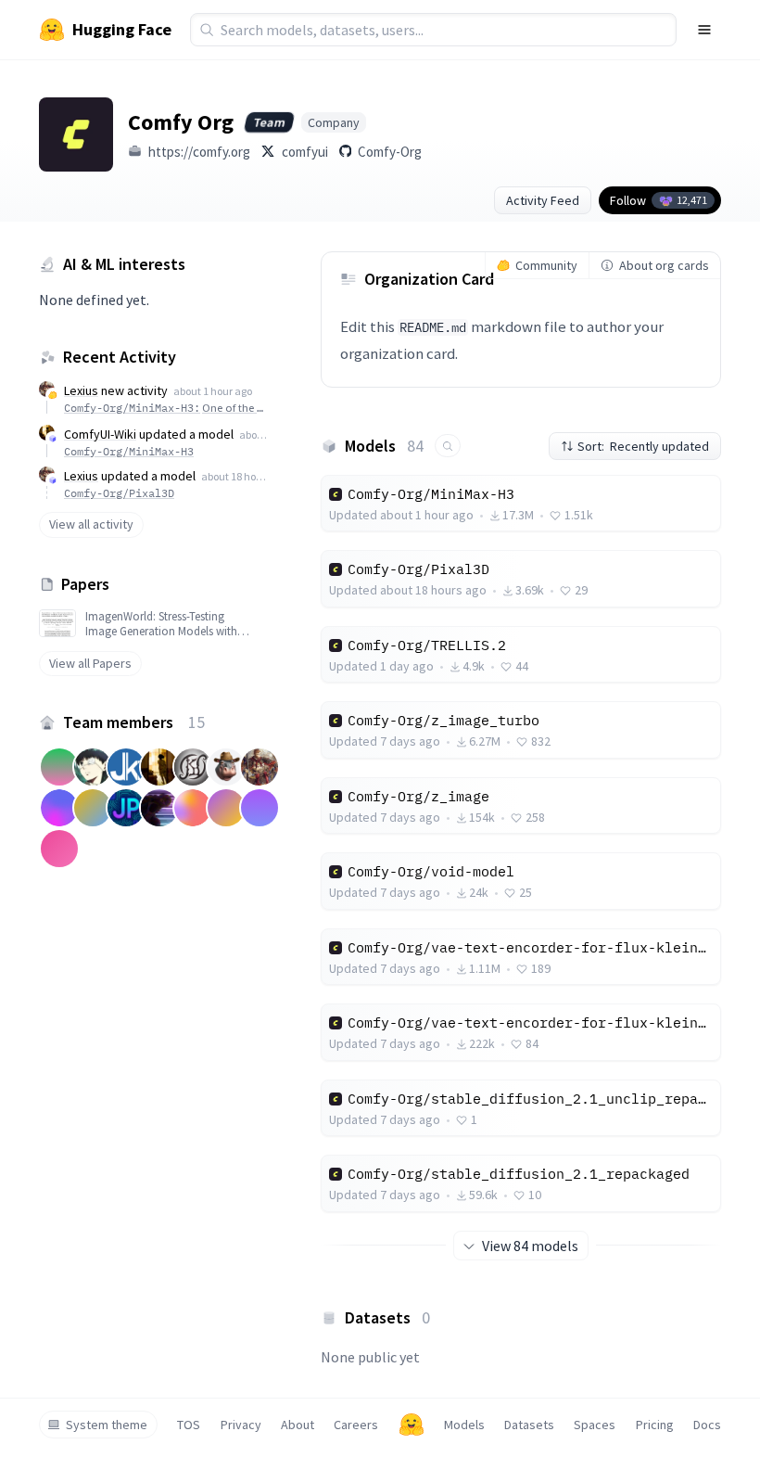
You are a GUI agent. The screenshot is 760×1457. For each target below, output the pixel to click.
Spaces (594, 1424)
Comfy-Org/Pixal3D (119, 493)
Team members (134, 722)
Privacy (241, 1424)
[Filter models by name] (448, 445)
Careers (356, 1424)
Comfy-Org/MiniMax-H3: (166, 408)
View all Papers (90, 663)
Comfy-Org (390, 151)
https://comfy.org (199, 151)
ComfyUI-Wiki (100, 434)
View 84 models (530, 1245)
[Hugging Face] (411, 1425)
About (297, 1424)
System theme (106, 1424)
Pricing (655, 1424)
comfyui (305, 151)
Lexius (81, 390)
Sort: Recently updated (643, 446)
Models (464, 1424)
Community (546, 265)
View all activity (91, 524)
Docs (707, 1424)
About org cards (664, 265)
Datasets (529, 1424)
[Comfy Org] (76, 134)
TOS (188, 1424)
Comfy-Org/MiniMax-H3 (129, 451)
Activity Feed (542, 200)
